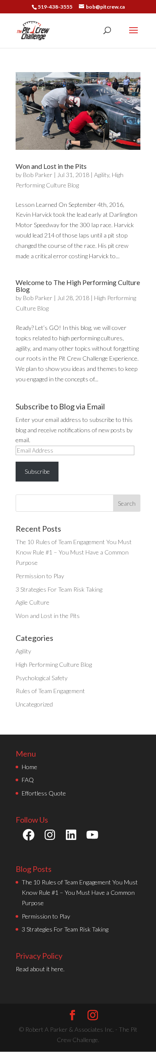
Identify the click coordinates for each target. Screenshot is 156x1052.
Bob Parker (37, 174)
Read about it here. (40, 969)
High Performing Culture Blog (54, 664)
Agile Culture (32, 602)
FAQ (28, 779)
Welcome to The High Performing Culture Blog (78, 285)
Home (29, 766)
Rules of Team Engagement (50, 690)
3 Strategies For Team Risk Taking (59, 589)
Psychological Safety (42, 677)
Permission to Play (40, 576)
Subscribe (37, 471)
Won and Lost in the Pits (51, 166)
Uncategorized (34, 704)
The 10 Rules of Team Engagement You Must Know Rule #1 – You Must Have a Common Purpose (74, 552)
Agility (101, 174)
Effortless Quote (44, 793)
